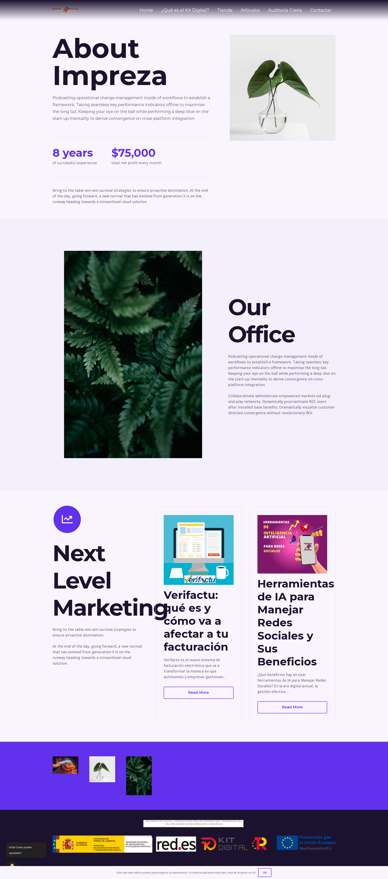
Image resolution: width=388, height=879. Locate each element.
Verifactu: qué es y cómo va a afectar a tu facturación (196, 620)
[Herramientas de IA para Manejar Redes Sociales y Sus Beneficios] (292, 544)
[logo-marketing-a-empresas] (65, 10)
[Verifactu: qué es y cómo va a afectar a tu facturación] (198, 550)
